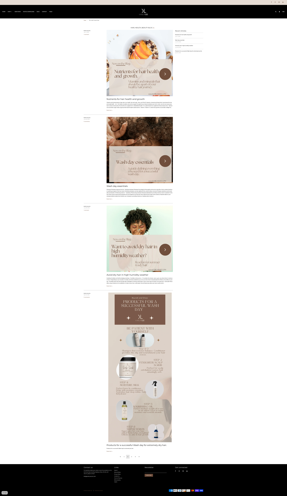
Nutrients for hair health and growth (126, 99)
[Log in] (279, 11)
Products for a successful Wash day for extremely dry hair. (137, 445)
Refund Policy (117, 472)
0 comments (87, 121)
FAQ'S (50, 11)
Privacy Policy (117, 474)
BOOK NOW (18, 11)
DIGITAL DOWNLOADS (28, 11)
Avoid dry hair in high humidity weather (127, 275)
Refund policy (117, 480)
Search (116, 470)
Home (85, 20)
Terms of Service (118, 478)
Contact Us (117, 476)
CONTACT (44, 11)
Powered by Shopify (99, 490)
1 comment (86, 34)
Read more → (110, 110)
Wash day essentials (117, 186)
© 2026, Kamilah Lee (88, 490)
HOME (3, 11)
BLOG (38, 11)
